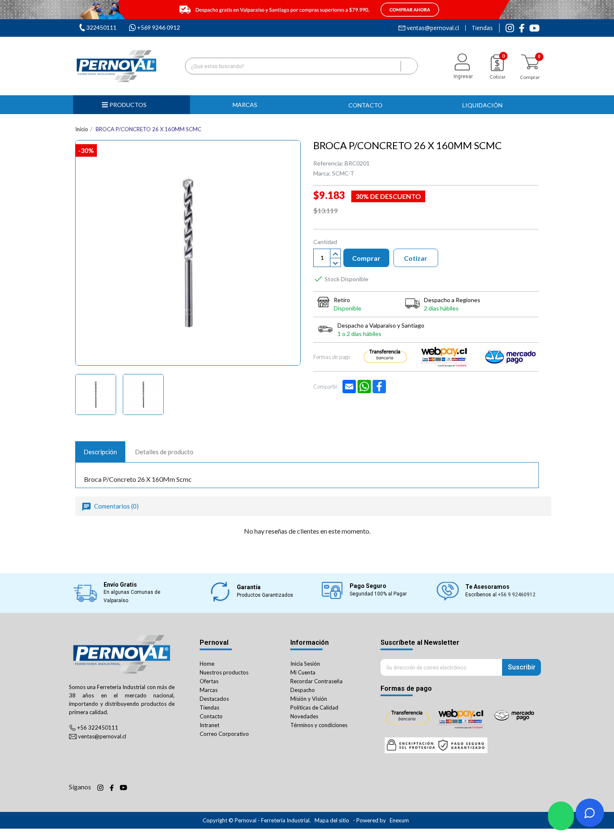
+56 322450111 (97, 727)
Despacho (302, 690)
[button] (248, 104)
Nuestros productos (224, 672)
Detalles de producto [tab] (164, 451)
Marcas (209, 690)
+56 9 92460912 (516, 595)
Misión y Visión (308, 698)
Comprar (366, 258)
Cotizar (415, 258)
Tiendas (482, 28)
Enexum (399, 820)
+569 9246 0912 (158, 27)
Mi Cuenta (302, 672)
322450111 (101, 27)
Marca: (322, 173)
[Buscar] (409, 66)
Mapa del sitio (332, 820)
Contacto (211, 716)
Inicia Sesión (305, 663)
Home (207, 663)
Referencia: (328, 163)
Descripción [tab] (100, 451)
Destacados (214, 698)
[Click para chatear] (561, 815)
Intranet (209, 725)
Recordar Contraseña (316, 681)
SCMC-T (343, 173)
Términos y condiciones (319, 725)
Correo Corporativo (224, 733)
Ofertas (209, 681)
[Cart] (530, 62)
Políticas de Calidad (314, 707)
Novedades (304, 716)
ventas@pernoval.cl (433, 28)
